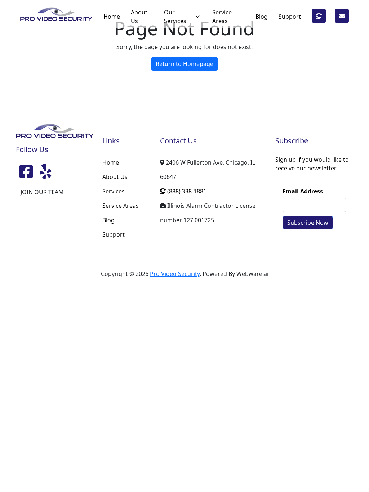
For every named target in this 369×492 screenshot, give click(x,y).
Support (290, 17)
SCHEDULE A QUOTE (342, 16)
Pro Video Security (175, 274)
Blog (261, 17)
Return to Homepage (184, 64)
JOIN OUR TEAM (42, 192)
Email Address (303, 191)
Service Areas (222, 16)
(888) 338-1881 (319, 16)
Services (113, 191)
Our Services (175, 16)
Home (111, 17)
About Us (139, 16)
